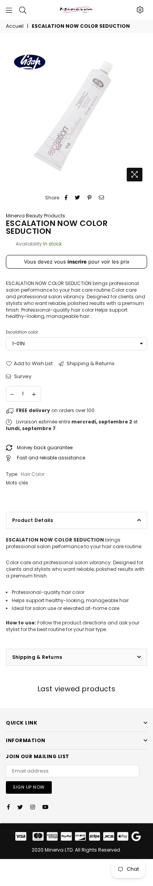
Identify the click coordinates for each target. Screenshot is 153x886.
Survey (22, 376)
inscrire (77, 261)
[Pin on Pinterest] (90, 198)
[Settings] (140, 10)
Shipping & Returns (90, 363)
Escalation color (22, 332)
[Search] (23, 10)
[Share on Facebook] (66, 198)
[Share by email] (101, 198)
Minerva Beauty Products (35, 215)
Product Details (32, 520)
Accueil (15, 26)
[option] (76, 115)
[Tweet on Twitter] (77, 198)
